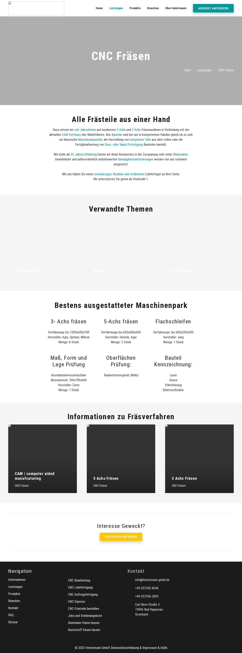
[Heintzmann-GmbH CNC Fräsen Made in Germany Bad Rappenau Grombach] (36, 8)
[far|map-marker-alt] (131, 609)
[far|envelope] (131, 579)
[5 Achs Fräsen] (121, 458)
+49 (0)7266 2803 (147, 596)
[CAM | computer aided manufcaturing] (42, 458)
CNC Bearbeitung (79, 580)
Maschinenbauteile (90, 140)
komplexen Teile (140, 140)
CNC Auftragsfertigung (83, 594)
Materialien (180, 154)
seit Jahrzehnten (85, 130)
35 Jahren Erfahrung (84, 154)
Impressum (149, 648)
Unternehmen (17, 580)
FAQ (10, 615)
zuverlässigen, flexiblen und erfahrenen (119, 174)
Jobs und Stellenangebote (85, 616)
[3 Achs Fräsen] (199, 458)
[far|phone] (131, 588)
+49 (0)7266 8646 (147, 588)
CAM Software (71, 135)
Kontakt (13, 608)
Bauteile (117, 135)
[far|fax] (131, 596)
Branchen (14, 601)
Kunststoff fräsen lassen (84, 630)
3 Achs (121, 130)
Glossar (13, 622)
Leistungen (15, 587)
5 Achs (136, 130)
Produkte (14, 594)
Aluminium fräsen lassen (83, 623)
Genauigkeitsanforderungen (135, 159)
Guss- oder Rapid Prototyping (124, 144)
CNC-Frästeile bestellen (83, 609)
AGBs (163, 648)
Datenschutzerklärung (125, 648)
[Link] (42, 247)
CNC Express (76, 602)
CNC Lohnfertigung (80, 587)
